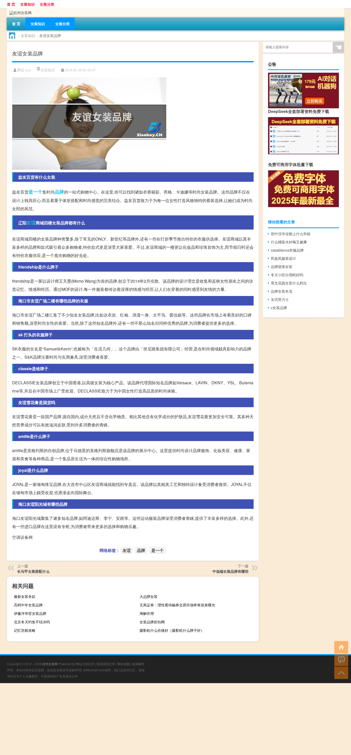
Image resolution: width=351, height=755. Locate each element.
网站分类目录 (85, 664)
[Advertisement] (154, 719)
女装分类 (47, 4)
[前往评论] (340, 659)
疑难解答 (138, 664)
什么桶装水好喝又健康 (289, 241)
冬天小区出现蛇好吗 (287, 274)
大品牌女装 (149, 596)
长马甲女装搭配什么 (33, 571)
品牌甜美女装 (281, 266)
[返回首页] (340, 647)
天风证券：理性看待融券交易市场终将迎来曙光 (177, 604)
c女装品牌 (279, 307)
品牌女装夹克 (281, 291)
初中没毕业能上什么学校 (290, 233)
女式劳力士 (280, 299)
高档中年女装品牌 (28, 604)
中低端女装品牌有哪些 (230, 571)
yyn (28, 70)
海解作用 (147, 613)
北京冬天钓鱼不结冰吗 (32, 621)
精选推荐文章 (106, 664)
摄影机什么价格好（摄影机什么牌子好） (172, 630)
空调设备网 (22, 537)
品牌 (59, 191)
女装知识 (27, 4)
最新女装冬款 (24, 596)
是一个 (35, 191)
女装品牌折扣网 (152, 621)
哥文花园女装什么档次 (289, 282)
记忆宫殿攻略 (24, 630)
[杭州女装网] (19, 10)
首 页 (11, 4)
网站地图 (123, 664)
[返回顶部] (340, 672)
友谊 (31, 222)
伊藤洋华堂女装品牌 (30, 613)
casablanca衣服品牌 (287, 250)
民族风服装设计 (283, 258)
